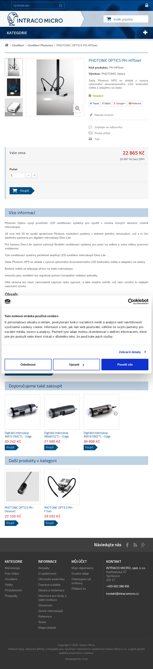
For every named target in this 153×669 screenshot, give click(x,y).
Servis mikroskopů (50, 611)
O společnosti (47, 573)
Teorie (42, 622)
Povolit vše (125, 364)
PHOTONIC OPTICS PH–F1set (59, 509)
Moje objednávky (83, 568)
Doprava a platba (49, 584)
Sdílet (107, 103)
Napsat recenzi (103, 114)
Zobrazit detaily (130, 351)
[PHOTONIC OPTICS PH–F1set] (62, 486)
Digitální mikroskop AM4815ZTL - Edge (56, 434)
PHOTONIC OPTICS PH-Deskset (19, 509)
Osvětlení (11, 579)
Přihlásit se (79, 588)
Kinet (85, 658)
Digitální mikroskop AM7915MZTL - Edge (97, 434)
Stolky (9, 584)
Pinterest (136, 103)
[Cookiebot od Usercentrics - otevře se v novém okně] (131, 301)
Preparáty (11, 595)
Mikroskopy (12, 568)
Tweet (95, 103)
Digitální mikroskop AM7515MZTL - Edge (18, 434)
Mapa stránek (47, 627)
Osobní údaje (80, 573)
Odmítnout (28, 364)
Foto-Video (12, 573)
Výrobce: (95, 73)
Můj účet (79, 561)
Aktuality (43, 568)
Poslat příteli (102, 133)
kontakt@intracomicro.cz (122, 593)
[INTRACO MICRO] (43, 19)
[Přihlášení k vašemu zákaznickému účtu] (145, 5)
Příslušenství (13, 590)
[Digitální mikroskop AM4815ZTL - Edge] (62, 412)
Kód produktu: (99, 67)
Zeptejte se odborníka (108, 127)
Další (14, 114)
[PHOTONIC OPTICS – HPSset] (14, 67)
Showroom (45, 605)
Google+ (121, 103)
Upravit (74, 364)
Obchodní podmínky (51, 579)
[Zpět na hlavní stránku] (7, 45)
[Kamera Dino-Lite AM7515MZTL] (22, 412)
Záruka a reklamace (51, 590)
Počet (13, 169)
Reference (45, 616)
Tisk (97, 139)
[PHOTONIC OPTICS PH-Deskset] (22, 486)
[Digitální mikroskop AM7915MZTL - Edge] (101, 412)
